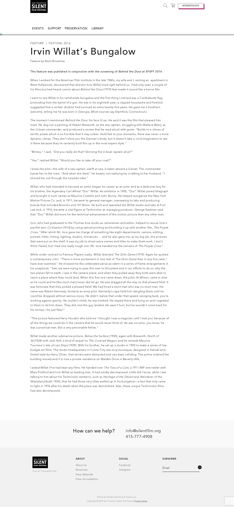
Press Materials (84, 474)
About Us (81, 465)
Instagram (124, 470)
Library (98, 28)
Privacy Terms (141, 501)
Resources (82, 470)
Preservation (76, 28)
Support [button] (54, 28)
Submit (200, 467)
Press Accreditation (87, 479)
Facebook (125, 465)
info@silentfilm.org (143, 431)
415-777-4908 (139, 437)
